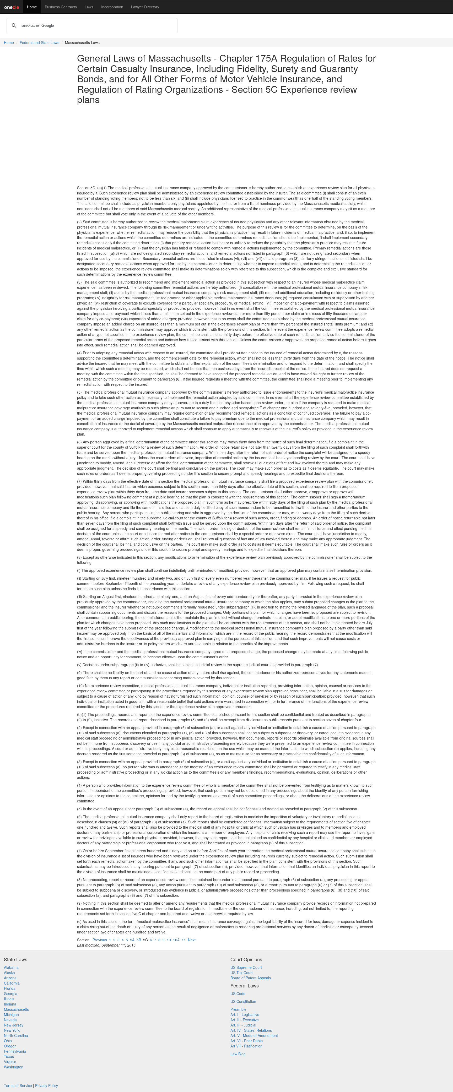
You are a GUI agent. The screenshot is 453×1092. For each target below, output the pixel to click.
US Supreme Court (246, 967)
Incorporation (112, 6)
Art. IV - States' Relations (251, 1030)
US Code (237, 993)
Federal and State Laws (39, 42)
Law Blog (238, 1053)
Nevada (10, 1019)
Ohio (8, 1040)
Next (192, 939)
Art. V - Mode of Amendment (254, 1035)
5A (132, 939)
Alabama (11, 967)
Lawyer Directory (145, 6)
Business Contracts (61, 6)
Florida (9, 988)
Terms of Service (18, 1085)
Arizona (10, 977)
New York (12, 1030)
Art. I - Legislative (244, 1014)
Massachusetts (16, 1009)
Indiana (10, 1004)
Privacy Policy (46, 1085)
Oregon (10, 1045)
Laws (89, 6)
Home (32, 6)
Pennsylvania (15, 1051)
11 (184, 939)
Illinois (9, 998)
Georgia (10, 993)
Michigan (11, 1014)
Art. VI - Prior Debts (246, 1040)
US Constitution (243, 1001)
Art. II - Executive (244, 1019)
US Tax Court (241, 972)
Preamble (238, 1009)
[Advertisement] (226, 144)
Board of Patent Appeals (250, 977)
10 (169, 939)
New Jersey (13, 1025)
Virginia (10, 1061)
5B (139, 939)
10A (176, 939)
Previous (100, 939)
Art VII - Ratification (246, 1045)
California (12, 983)
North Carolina (16, 1035)
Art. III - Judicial (243, 1025)
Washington (13, 1066)
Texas (9, 1056)
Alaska (9, 972)
